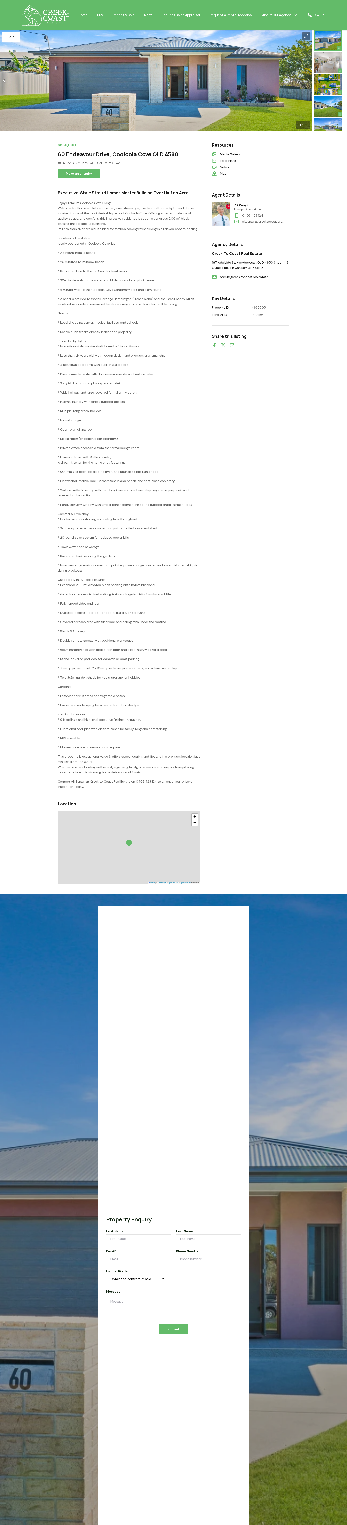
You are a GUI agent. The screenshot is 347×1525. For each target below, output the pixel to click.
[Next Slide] (308, 80)
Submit (173, 1329)
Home (83, 15)
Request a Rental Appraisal (231, 15)
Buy (100, 15)
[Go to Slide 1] (328, 40)
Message (113, 1291)
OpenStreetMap (185, 882)
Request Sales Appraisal (180, 15)
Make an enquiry (79, 173)
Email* (111, 1251)
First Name (115, 1231)
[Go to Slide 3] (328, 84)
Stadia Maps (162, 882)
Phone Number (188, 1251)
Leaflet (152, 882)
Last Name (184, 1231)
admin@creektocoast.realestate (244, 277)
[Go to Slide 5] (328, 128)
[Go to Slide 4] (328, 106)
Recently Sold (124, 15)
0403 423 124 (252, 215)
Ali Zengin (242, 205)
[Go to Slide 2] (328, 62)
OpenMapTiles (173, 882)
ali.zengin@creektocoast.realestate (264, 221)
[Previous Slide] (4, 80)
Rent (148, 15)
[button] (156, 80)
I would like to (117, 1271)
